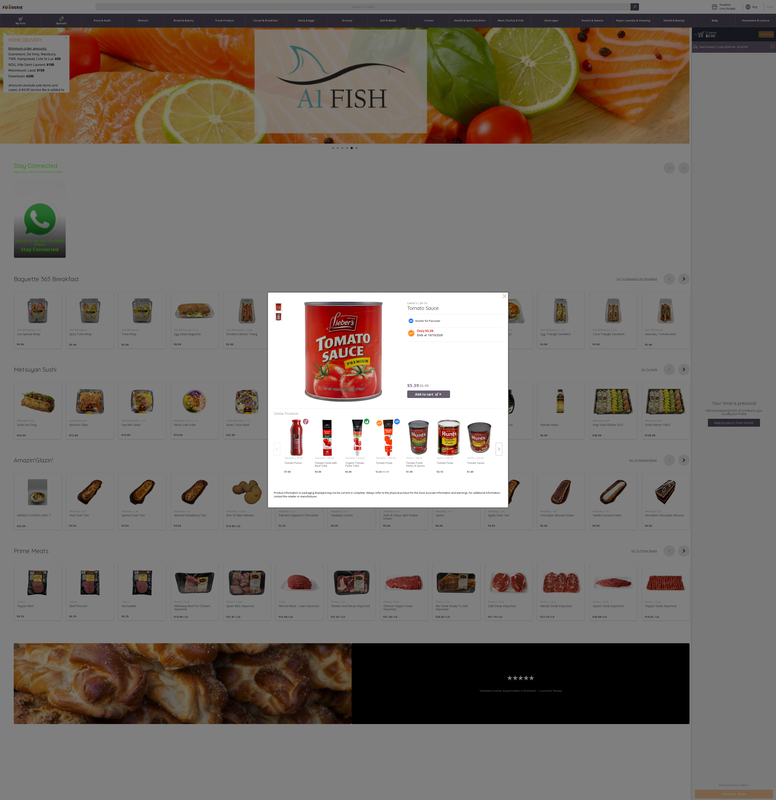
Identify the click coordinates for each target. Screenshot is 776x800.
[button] (278, 308)
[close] (504, 296)
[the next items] (499, 449)
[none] (296, 445)
